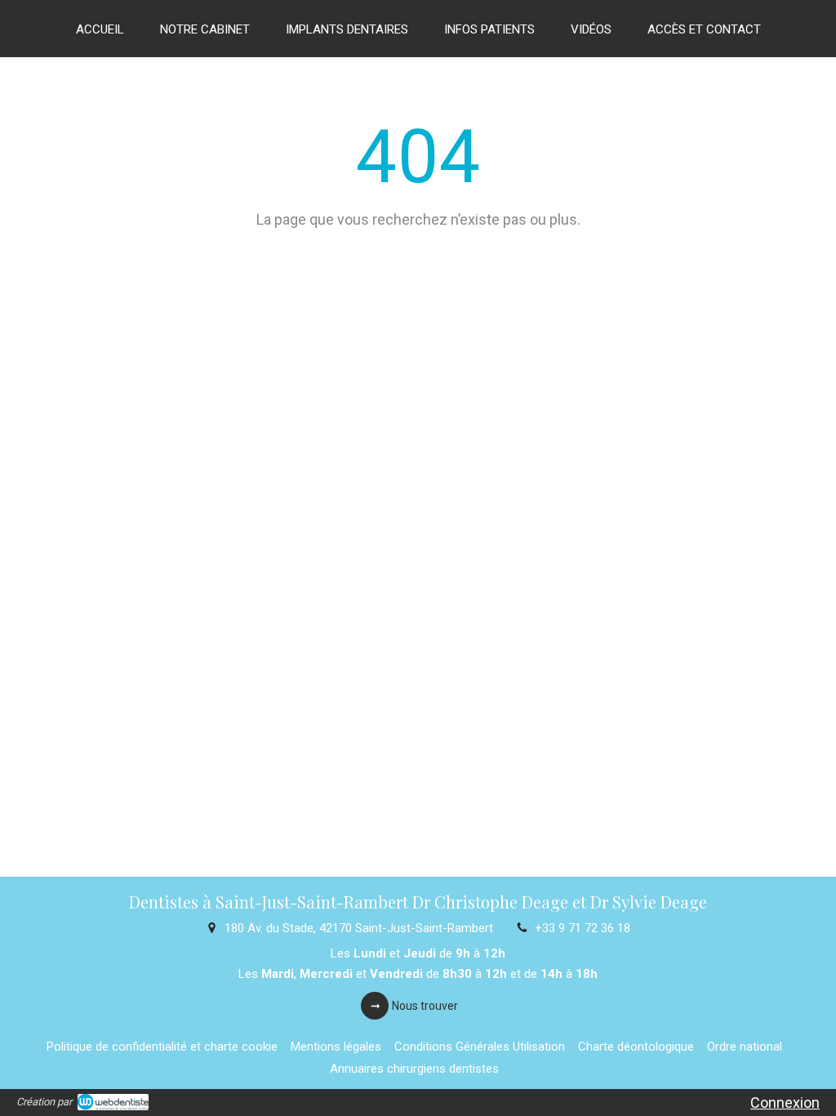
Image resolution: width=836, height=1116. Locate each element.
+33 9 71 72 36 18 (582, 928)
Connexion (785, 1102)
